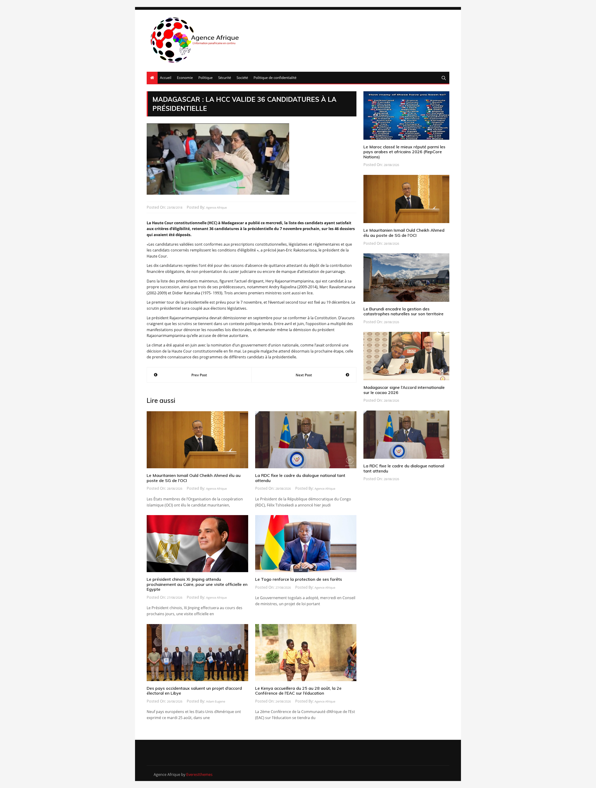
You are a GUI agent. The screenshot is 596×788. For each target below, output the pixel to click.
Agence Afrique (216, 207)
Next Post (304, 375)
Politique (205, 77)
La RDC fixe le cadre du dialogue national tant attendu (300, 478)
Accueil (165, 77)
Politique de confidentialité (275, 77)
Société (242, 77)
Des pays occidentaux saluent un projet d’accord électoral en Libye (194, 691)
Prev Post (199, 375)
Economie (185, 77)
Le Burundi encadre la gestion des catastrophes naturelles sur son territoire (403, 311)
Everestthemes (199, 774)
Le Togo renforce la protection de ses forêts (298, 579)
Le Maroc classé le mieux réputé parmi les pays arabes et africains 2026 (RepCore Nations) (404, 152)
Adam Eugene (215, 701)
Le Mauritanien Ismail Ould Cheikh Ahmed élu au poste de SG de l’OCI (193, 478)
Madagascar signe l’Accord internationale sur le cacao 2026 (404, 390)
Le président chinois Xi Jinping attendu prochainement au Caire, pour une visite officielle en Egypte (197, 584)
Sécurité (224, 77)
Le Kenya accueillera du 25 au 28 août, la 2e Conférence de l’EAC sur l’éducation (298, 691)
